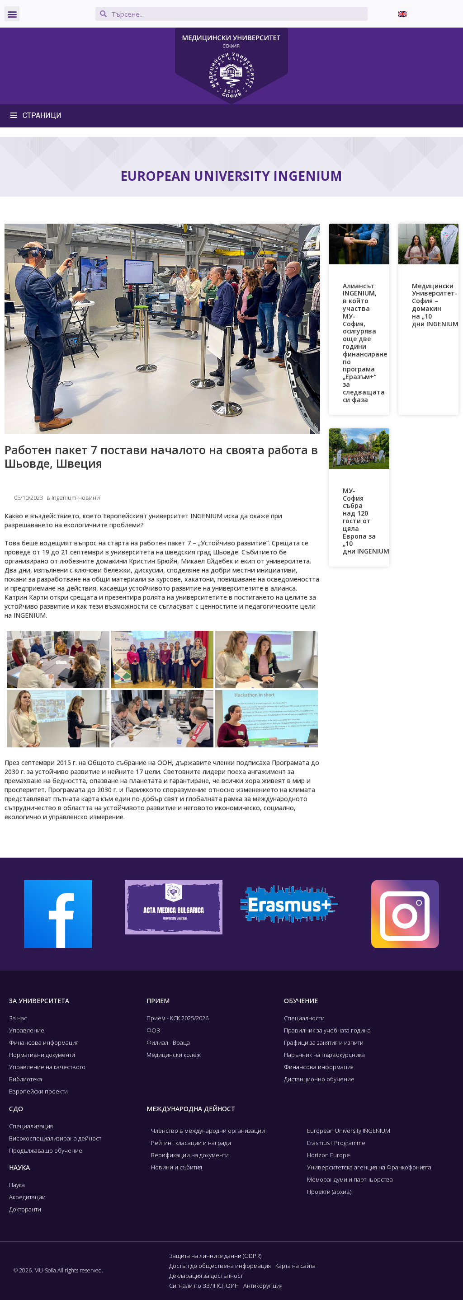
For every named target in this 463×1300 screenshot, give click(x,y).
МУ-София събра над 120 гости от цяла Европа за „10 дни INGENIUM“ (367, 520)
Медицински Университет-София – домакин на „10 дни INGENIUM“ (436, 305)
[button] (12, 13)
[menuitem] (402, 13)
